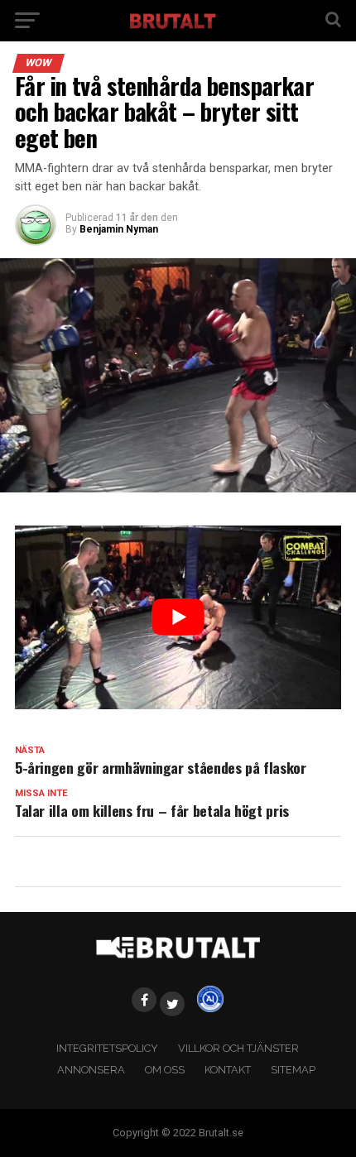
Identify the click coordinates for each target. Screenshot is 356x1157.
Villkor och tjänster (238, 1048)
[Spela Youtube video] (178, 617)
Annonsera (91, 1069)
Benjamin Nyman (118, 229)
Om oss (165, 1069)
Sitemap (293, 1069)
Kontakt (227, 1069)
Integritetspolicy (107, 1048)
